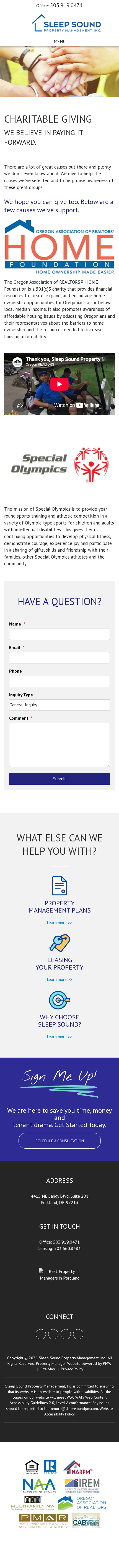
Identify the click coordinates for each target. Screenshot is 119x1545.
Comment (19, 718)
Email (14, 647)
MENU (60, 41)
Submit (59, 778)
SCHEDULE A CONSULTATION (59, 1140)
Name (15, 624)
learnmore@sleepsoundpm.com (71, 1408)
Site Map (47, 1368)
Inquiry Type (21, 694)
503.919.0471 (66, 5)
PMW (107, 1363)
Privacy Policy (72, 1368)
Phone (15, 671)
